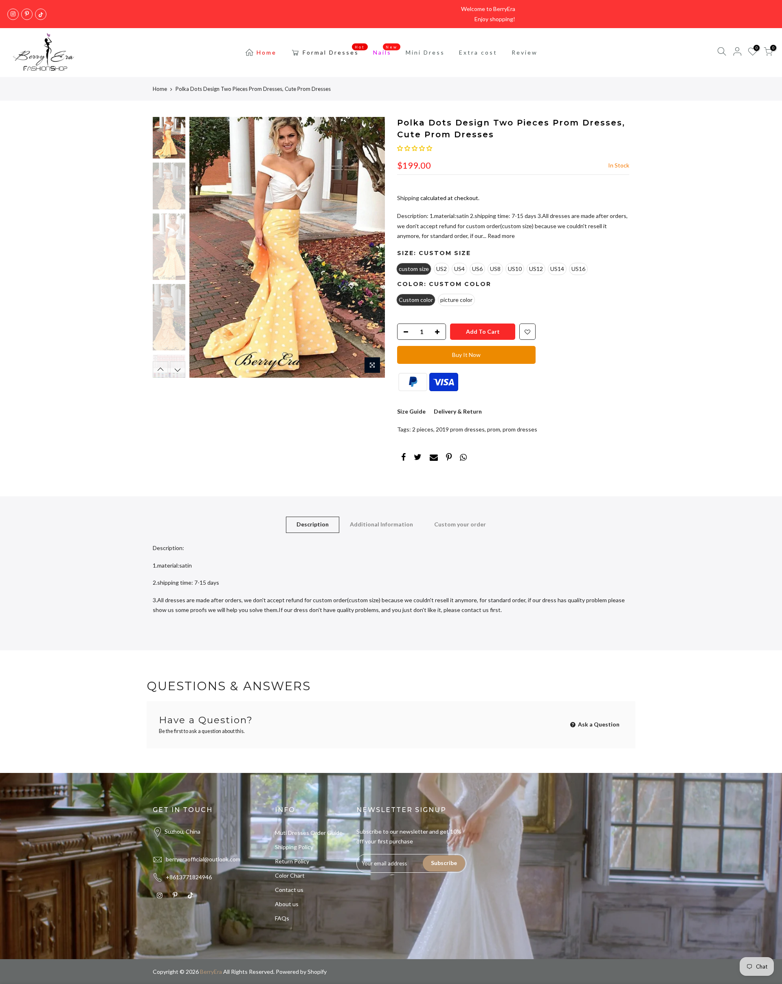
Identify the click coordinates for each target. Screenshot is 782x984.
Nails (385, 50)
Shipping (408, 197)
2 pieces (422, 429)
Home (267, 52)
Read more (500, 235)
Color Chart (290, 875)
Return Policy (292, 861)
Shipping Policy (294, 846)
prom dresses (520, 429)
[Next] (370, 247)
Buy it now (466, 354)
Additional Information (381, 524)
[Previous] (203, 247)
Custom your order (460, 524)
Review (525, 52)
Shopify (317, 971)
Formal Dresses (334, 50)
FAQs (282, 918)
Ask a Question (598, 724)
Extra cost (478, 52)
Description (313, 524)
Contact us (289, 889)
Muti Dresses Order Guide (309, 832)
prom (493, 429)
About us (287, 903)
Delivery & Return (458, 411)
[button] (414, 148)
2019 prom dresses (460, 429)
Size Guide (411, 411)
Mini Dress (425, 52)
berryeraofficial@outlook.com (203, 859)
